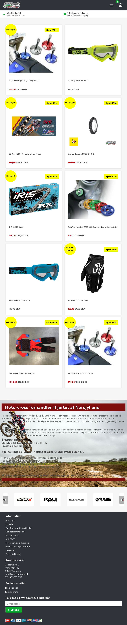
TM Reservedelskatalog (17, 543)
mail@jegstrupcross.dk (16, 574)
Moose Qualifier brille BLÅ (19, 300)
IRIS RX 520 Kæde (16, 227)
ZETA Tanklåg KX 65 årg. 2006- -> (81, 373)
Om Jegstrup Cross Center (18, 528)
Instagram (12, 592)
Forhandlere (11, 535)
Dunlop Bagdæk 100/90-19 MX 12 (81, 154)
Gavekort (10, 550)
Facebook (12, 588)
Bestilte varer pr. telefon (17, 546)
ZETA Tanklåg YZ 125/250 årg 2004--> (24, 81)
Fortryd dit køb (12, 554)
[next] (121, 500)
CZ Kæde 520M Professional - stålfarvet (25, 154)
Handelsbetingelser (15, 531)
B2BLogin (10, 520)
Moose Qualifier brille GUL (78, 81)
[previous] (5, 500)
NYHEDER (10, 539)
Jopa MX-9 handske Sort (78, 300)
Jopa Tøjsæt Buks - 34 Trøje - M (21, 373)
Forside (9, 524)
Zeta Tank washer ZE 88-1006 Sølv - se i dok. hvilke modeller (92, 227)
